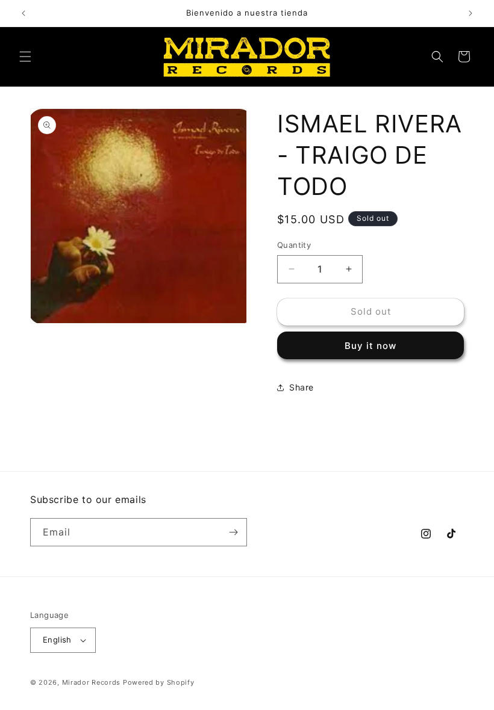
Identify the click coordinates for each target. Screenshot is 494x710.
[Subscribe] (233, 532)
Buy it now (370, 345)
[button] (25, 56)
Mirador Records (91, 682)
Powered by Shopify (159, 682)
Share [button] (301, 387)
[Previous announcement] (23, 13)
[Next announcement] (470, 13)
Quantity (294, 245)
